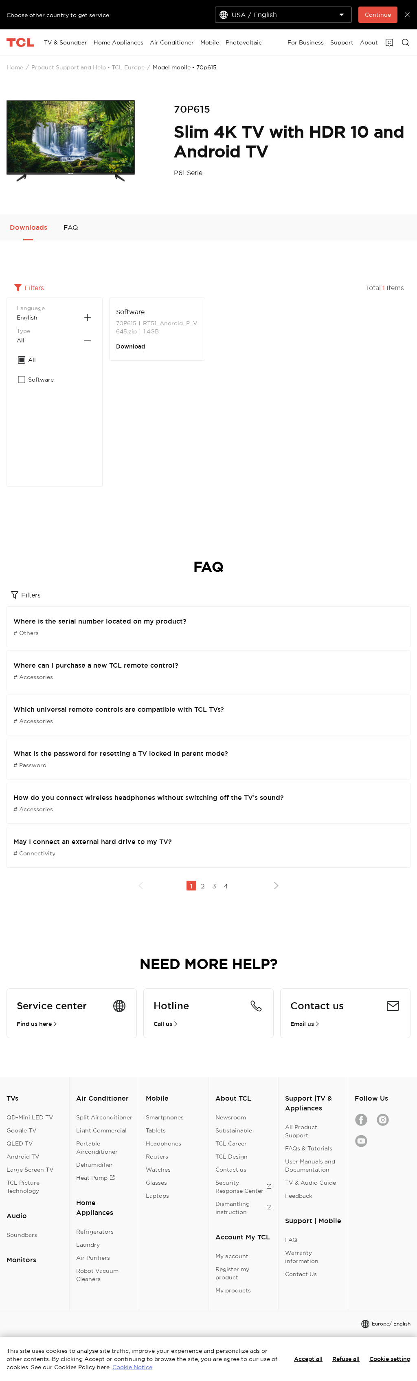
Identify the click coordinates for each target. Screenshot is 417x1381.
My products (233, 1290)
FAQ (291, 1239)
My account (231, 1256)
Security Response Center (239, 1186)
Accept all (308, 1359)
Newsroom (230, 1117)
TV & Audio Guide (310, 1182)
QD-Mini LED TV (30, 1117)
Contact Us (301, 1274)
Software (130, 312)
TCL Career (231, 1143)
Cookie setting (389, 1359)
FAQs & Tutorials (308, 1148)
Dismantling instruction (232, 1208)
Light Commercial (101, 1130)
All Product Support (301, 1131)
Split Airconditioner (104, 1117)
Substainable (233, 1130)
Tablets (156, 1130)
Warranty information (301, 1257)
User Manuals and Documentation (310, 1165)
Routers (157, 1156)
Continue (378, 14)
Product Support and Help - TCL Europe (88, 67)
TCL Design (231, 1156)
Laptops (157, 1195)
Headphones (163, 1143)
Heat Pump (92, 1177)
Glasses (156, 1182)
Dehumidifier (94, 1164)
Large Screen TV (30, 1169)
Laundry (88, 1244)
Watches (158, 1169)
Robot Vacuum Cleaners (97, 1275)
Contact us (230, 1169)
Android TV (23, 1156)
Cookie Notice (132, 1367)
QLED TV (20, 1143)
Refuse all (346, 1359)
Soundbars (22, 1235)
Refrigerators (95, 1231)
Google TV (22, 1130)
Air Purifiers (93, 1257)
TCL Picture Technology (23, 1186)
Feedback (298, 1195)
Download (130, 346)
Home (15, 67)
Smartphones (165, 1117)
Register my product (232, 1273)
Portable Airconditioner (97, 1147)
